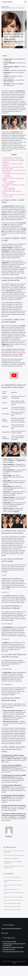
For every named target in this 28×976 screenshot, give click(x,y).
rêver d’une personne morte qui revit (13, 951)
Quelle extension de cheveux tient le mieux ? (12, 858)
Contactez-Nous (16, 961)
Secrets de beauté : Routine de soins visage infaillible (13, 897)
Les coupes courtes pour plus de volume (13, 173)
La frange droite (9, 189)
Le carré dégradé (9, 181)
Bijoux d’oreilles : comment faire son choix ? (11, 889)
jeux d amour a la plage (9, 941)
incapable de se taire (9, 949)
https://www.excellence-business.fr (11, 928)
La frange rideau (9, 188)
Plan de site (4, 933)
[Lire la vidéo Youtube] (14, 375)
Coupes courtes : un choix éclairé (11, 157)
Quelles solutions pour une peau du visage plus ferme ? (14, 900)
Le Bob (7, 175)
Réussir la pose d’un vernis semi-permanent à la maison (14, 855)
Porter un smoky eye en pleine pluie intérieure (12, 906)
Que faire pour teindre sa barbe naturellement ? (12, 903)
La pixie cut (8, 176)
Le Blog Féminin (7, 2)
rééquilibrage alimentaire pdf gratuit (13, 947)
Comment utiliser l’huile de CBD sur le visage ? (12, 909)
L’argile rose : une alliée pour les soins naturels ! (12, 877)
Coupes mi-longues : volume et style (12, 159)
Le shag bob (8, 183)
